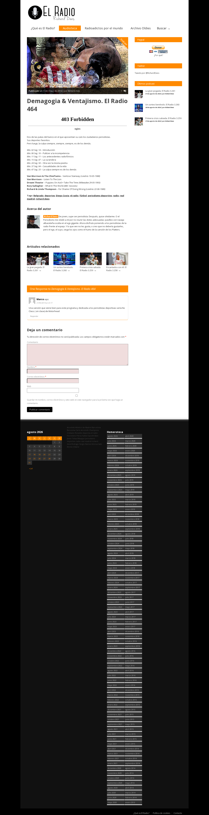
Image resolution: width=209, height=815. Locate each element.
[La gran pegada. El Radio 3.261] (38, 264)
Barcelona (96, 427)
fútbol (83, 195)
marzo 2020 (130, 441)
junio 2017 (129, 602)
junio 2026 (112, 446)
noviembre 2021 (115, 714)
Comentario (32, 342)
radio (116, 195)
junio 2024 (112, 563)
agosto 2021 (113, 729)
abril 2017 (129, 612)
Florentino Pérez (74, 435)
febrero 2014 (131, 797)
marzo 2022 (113, 695)
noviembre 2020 (115, 773)
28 (49, 459)
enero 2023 (112, 646)
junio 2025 (112, 504)
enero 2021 (112, 763)
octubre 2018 (131, 524)
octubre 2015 (131, 700)
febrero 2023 (113, 641)
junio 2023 (112, 621)
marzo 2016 (130, 675)
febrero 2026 (113, 465)
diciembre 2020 (114, 768)
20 (44, 455)
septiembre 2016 (132, 646)
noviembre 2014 (132, 753)
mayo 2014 (129, 783)
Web (29, 386)
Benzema (71, 430)
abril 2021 (112, 748)
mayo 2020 (112, 802)
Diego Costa (62, 195)
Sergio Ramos (85, 444)
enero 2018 (130, 568)
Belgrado (38, 195)
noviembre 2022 (115, 656)
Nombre (31, 367)
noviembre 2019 (132, 460)
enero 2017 (130, 626)
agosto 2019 (130, 475)
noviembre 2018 (132, 519)
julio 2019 (129, 480)
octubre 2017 (131, 582)
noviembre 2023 (115, 597)
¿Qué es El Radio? (43, 28)
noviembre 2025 (115, 480)
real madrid (86, 441)
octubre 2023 (113, 602)
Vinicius (94, 444)
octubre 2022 (113, 660)
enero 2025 (112, 529)
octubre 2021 (113, 719)
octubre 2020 (113, 778)
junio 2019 (129, 485)
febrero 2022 (113, 700)
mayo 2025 (112, 509)
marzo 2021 (113, 753)
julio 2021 (112, 734)
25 (34, 459)
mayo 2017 (129, 607)
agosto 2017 (130, 592)
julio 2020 (112, 792)
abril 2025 (112, 514)
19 (39, 455)
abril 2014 (129, 788)
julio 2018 (129, 538)
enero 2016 (130, 685)
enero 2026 (112, 470)
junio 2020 (112, 797)
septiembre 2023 (115, 607)
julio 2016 (129, 656)
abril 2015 (129, 729)
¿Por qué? (158, 55)
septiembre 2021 (115, 724)
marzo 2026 (113, 460)
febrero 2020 (131, 446)
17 (30, 455)
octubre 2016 (131, 641)
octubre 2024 (113, 543)
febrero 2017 (131, 621)
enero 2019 (130, 509)
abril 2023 (112, 631)
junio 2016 (129, 660)
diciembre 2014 (132, 748)
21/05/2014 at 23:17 (45, 303)
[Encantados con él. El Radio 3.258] (117, 264)
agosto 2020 (113, 788)
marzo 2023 (113, 636)
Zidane (76, 447)
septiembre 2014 (132, 763)
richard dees (42, 198)
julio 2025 (112, 499)
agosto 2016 (130, 651)
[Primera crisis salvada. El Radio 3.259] (91, 264)
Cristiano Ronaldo (74, 433)
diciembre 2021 (114, 709)
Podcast (124, 42)
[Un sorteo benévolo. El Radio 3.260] (64, 264)
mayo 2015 (129, 724)
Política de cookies (161, 813)
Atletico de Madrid (83, 427)
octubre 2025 (113, 485)
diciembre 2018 (132, 514)
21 (49, 455)
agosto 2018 (130, 533)
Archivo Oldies (141, 28)
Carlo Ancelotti (82, 430)
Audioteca (70, 28)
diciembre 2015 (132, 690)
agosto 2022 (113, 670)
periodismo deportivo (100, 195)
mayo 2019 (129, 490)
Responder (34, 316)
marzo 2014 (130, 792)
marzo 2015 (130, 734)
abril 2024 (112, 573)
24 (30, 459)
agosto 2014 (130, 768)
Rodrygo (75, 444)
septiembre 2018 (132, 529)
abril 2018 (129, 553)
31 (30, 463)
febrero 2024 (113, 582)
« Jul (31, 468)
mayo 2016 (129, 665)
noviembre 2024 (115, 538)
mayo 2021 (112, 744)
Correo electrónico (36, 376)
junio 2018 (129, 543)
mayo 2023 (112, 626)
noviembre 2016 (132, 636)
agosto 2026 (113, 436)
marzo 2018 (130, 558)
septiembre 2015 (132, 704)
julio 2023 (112, 617)
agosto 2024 (113, 553)
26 (39, 459)
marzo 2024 (113, 577)
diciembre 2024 (114, 533)
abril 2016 (129, 670)
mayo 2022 (112, 685)
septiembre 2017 (132, 587)
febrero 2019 (131, 504)
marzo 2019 (130, 499)
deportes (50, 195)
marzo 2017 (130, 617)
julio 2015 (129, 714)
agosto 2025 (113, 494)
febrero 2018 (131, 563)
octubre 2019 (131, 465)
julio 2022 (112, 675)
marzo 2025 (113, 519)
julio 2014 (129, 773)
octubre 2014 (131, 758)
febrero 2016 (131, 680)
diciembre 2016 (132, 631)
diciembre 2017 (132, 573)
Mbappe (81, 438)
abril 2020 (129, 436)
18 (34, 455)
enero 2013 (130, 802)
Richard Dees (51, 216)
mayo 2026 (112, 450)
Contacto (178, 813)
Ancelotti (71, 427)
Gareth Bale (93, 435)
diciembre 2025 (114, 475)
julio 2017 (129, 597)
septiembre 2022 (115, 665)
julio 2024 (112, 558)
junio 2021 (112, 739)
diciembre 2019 (132, 455)
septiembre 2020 (115, 783)
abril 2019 (129, 494)
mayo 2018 (129, 548)
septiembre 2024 (115, 548)
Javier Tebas (72, 438)
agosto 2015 (130, 709)
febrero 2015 (131, 739)
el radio (74, 195)
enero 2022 (112, 704)
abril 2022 (112, 690)
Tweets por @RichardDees (147, 73)
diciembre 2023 (114, 592)
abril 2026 (112, 455)
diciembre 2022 (114, 651)
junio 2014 (129, 778)
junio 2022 (112, 680)
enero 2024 (112, 587)
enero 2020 (130, 450)
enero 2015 (130, 744)
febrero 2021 (113, 758)
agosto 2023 (113, 612)
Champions (94, 430)
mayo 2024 (112, 568)
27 (44, 459)
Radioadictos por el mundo (104, 28)
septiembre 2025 (115, 490)
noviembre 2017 (132, 577)
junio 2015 (129, 719)
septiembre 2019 (132, 470)
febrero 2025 (113, 524)
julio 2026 (112, 441)
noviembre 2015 (132, 695)
